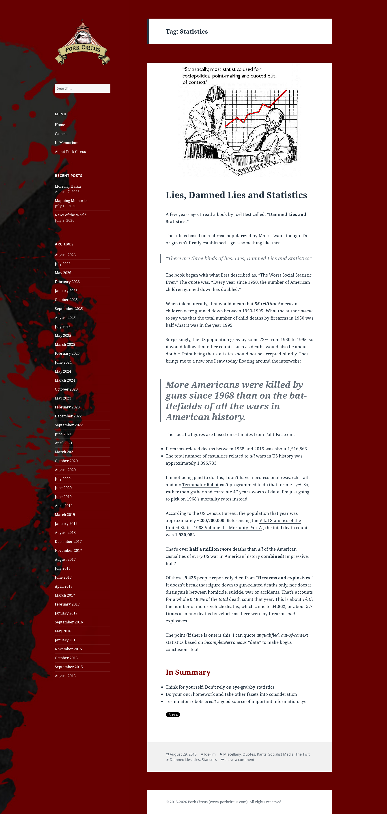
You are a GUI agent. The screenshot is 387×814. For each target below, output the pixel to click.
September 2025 (69, 308)
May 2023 (63, 398)
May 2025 (63, 335)
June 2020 (63, 487)
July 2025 (63, 326)
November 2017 (68, 550)
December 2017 (68, 541)
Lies (197, 759)
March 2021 (65, 451)
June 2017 (63, 577)
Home (60, 124)
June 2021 (63, 434)
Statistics (209, 759)
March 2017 (65, 595)
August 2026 (65, 254)
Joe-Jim (210, 754)
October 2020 (66, 460)
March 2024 (65, 380)
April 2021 (64, 442)
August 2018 (65, 532)
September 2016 (69, 622)
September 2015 (69, 666)
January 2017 (66, 613)
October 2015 (66, 657)
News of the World (71, 215)
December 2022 (68, 416)
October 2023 (66, 389)
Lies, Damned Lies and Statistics (236, 195)
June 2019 (63, 496)
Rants (262, 754)
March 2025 (65, 344)
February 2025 (67, 353)
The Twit (302, 754)
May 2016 (63, 631)
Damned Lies (181, 759)
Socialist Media (281, 754)
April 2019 (64, 505)
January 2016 (66, 640)
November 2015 (68, 648)
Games (60, 133)
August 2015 (65, 675)
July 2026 (63, 263)
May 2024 (63, 371)
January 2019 (66, 523)
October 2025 (66, 299)
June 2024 (63, 362)
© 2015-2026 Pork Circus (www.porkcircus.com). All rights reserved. (224, 801)
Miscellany (232, 754)
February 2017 (67, 604)
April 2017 (64, 586)
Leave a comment (239, 759)
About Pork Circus (70, 151)
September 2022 (69, 425)
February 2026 (67, 281)
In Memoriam (66, 142)
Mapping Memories (71, 200)
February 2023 (67, 407)
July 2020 (63, 478)
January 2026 (66, 290)
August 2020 (65, 469)
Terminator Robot (200, 485)
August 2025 (65, 317)
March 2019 (65, 514)
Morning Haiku (68, 186)
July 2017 (63, 568)
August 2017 (65, 559)
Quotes (249, 754)
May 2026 (63, 272)
